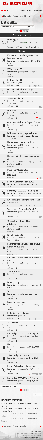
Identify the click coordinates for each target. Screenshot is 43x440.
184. (24, 205)
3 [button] (25, 31)
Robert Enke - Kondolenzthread (21, 366)
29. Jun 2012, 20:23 (14, 195)
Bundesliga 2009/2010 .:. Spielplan (22, 378)
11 (34, 319)
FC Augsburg (13, 282)
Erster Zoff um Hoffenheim (19, 313)
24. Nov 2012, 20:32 (14, 164)
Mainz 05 (11, 344)
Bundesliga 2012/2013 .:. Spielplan (22, 190)
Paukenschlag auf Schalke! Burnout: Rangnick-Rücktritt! (23, 245)
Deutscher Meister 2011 (17, 169)
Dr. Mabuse (26, 136)
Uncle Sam (26, 172)
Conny (24, 212)
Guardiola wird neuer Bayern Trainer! (24, 122)
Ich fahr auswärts (15, 234)
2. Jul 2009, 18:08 (14, 383)
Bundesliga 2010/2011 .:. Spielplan (22, 333)
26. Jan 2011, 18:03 (34, 315)
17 (40, 85)
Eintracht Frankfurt (15, 80)
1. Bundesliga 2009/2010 (18, 355)
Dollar (24, 125)
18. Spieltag (12, 322)
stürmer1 (25, 325)
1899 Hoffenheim (15, 98)
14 (34, 85)
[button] (28, 30)
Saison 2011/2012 (15, 271)
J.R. (23, 82)
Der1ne (25, 184)
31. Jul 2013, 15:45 (14, 94)
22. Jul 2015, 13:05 (34, 82)
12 (36, 319)
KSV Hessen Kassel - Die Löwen (27, 47)
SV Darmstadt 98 (14, 69)
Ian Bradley (38, 431)
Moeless (25, 249)
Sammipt (25, 61)
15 (36, 85)
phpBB (23, 433)
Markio (24, 148)
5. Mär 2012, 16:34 (34, 205)
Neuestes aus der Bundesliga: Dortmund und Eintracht (20, 144)
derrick (25, 347)
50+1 (9, 291)
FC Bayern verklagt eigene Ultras (22, 133)
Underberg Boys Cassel (31, 161)
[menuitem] (6, 10)
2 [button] (23, 31)
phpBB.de (39, 435)
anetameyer (27, 336)
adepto (25, 369)
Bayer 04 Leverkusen (16, 302)
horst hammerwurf (29, 237)
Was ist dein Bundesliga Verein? (21, 209)
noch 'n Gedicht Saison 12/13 (20, 181)
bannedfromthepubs (30, 92)
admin (24, 42)
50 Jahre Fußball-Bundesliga (20, 89)
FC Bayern (11, 110)
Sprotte (25, 71)
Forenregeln (12, 39)
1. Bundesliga (9, 23)
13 (38, 319)
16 (38, 85)
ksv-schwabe (27, 101)
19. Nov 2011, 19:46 (14, 229)
